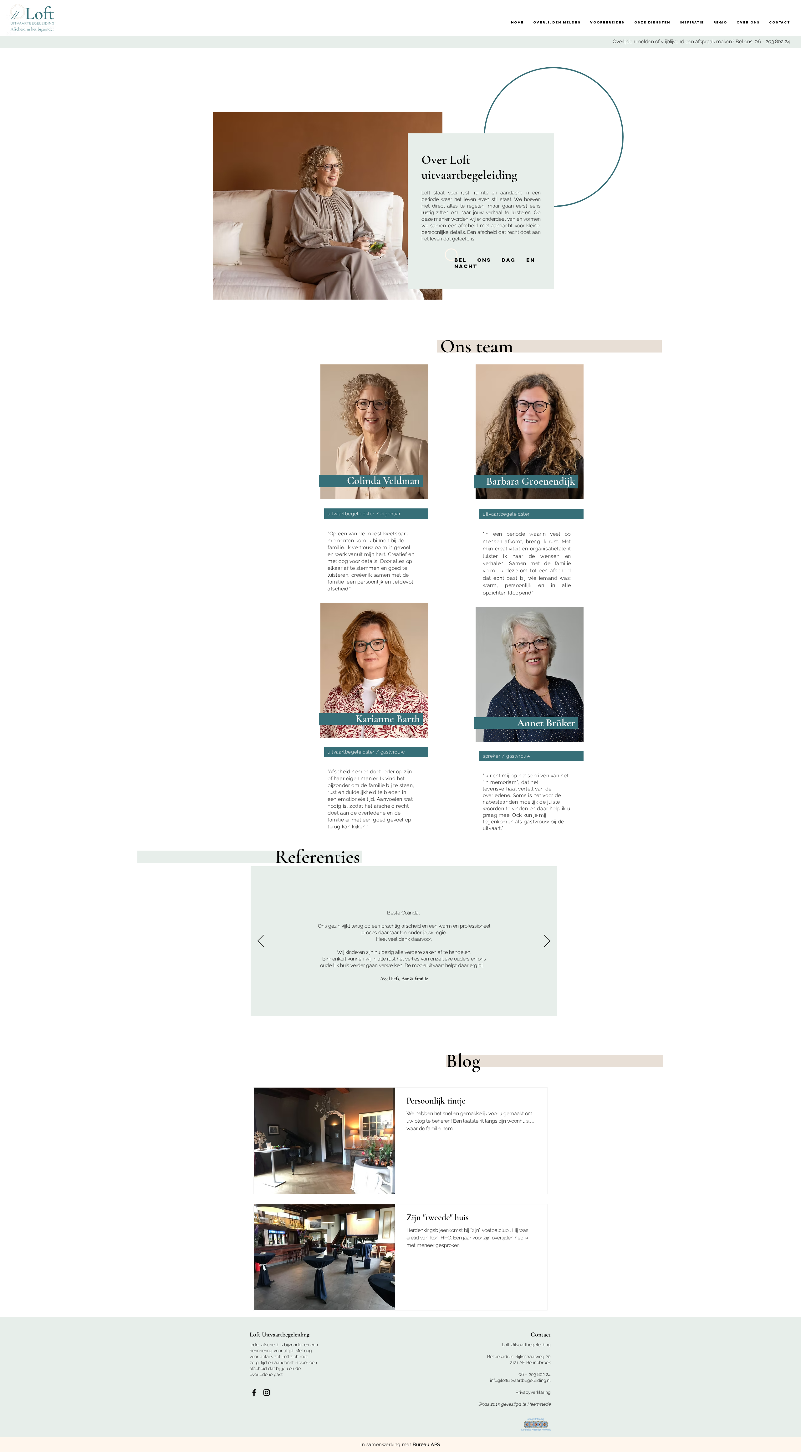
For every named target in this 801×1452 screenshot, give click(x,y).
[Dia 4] (590, 1008)
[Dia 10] (640, 1008)
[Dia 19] (716, 1008)
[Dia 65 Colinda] (15, 1008)
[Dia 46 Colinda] (176, 1008)
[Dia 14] (674, 1008)
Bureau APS (426, 1444)
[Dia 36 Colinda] (260, 1008)
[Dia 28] (792, 1008)
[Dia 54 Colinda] (108, 1008)
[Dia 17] (699, 1008)
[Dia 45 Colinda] (184, 1008)
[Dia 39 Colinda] (235, 1008)
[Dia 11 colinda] (471, 1008)
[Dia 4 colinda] (530, 1008)
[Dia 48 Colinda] (159, 1008)
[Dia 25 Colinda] (353, 1008)
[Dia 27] (784, 1008)
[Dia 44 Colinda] (192, 1008)
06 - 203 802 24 (772, 41)
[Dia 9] (632, 1008)
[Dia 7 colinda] (505, 1008)
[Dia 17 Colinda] (421, 1008)
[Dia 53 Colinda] (116, 1008)
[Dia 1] (564, 1008)
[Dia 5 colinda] (522, 1008)
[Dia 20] (725, 1008)
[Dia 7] (615, 1008)
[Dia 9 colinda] (488, 1008)
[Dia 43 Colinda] (201, 1008)
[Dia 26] (775, 1008)
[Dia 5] (598, 1008)
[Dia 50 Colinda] (142, 1008)
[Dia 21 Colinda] (387, 1008)
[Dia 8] (623, 1008)
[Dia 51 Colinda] (133, 1008)
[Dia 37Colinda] (252, 1008)
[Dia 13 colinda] (454, 1008)
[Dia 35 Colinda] (269, 1008)
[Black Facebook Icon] (254, 1392)
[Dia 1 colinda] (556, 1008)
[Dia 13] (666, 1008)
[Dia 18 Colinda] (412, 1008)
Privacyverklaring (533, 1392)
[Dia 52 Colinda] (125, 1008)
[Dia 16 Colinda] (429, 1008)
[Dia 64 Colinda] (24, 1008)
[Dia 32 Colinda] (294, 1008)
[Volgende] (547, 941)
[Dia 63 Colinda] (32, 1008)
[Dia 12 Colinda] (463, 1008)
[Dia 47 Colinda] (167, 1008)
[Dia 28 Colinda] (328, 1008)
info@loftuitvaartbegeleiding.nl (520, 1380)
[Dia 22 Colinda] (378, 1008)
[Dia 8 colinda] (497, 1008)
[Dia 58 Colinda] (74, 1008)
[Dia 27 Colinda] (336, 1008)
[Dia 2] (573, 1008)
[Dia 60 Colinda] (57, 1008)
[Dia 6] (606, 1008)
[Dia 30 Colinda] (311, 1008)
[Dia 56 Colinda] (91, 1008)
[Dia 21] (733, 1008)
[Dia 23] (750, 1008)
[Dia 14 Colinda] (446, 1008)
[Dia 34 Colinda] (277, 1008)
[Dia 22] (742, 1008)
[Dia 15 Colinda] (437, 1008)
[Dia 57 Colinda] (83, 1008)
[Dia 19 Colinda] (404, 1008)
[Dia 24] (759, 1008)
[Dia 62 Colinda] (40, 1008)
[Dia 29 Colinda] (319, 1008)
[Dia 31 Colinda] (302, 1008)
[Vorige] (261, 941)
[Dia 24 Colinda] (361, 1008)
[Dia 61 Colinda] (49, 1008)
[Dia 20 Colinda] (395, 1008)
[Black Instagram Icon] (266, 1392)
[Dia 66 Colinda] (7, 1008)
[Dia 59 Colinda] (66, 1008)
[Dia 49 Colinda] (150, 1008)
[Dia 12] (657, 1008)
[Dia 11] (649, 1008)
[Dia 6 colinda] (514, 1008)
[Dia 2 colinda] (547, 1008)
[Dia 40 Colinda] (226, 1008)
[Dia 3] (581, 1008)
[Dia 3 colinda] (539, 1008)
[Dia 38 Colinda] (243, 1008)
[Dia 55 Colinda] (100, 1008)
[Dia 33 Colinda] (285, 1008)
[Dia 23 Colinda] (370, 1008)
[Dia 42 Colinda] (209, 1008)
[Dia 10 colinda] (480, 1008)
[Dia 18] (708, 1008)
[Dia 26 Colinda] (345, 1008)
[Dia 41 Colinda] (218, 1008)
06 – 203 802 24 (534, 1374)
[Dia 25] (767, 1008)
